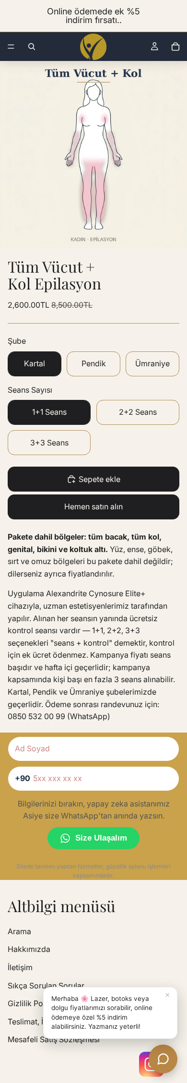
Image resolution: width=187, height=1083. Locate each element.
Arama (19, 931)
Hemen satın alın (93, 506)
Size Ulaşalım (101, 837)
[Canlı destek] (163, 1059)
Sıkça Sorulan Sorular (46, 985)
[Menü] (11, 47)
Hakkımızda (29, 949)
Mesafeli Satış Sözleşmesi (54, 1039)
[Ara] (31, 46)
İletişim (20, 967)
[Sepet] (175, 46)
